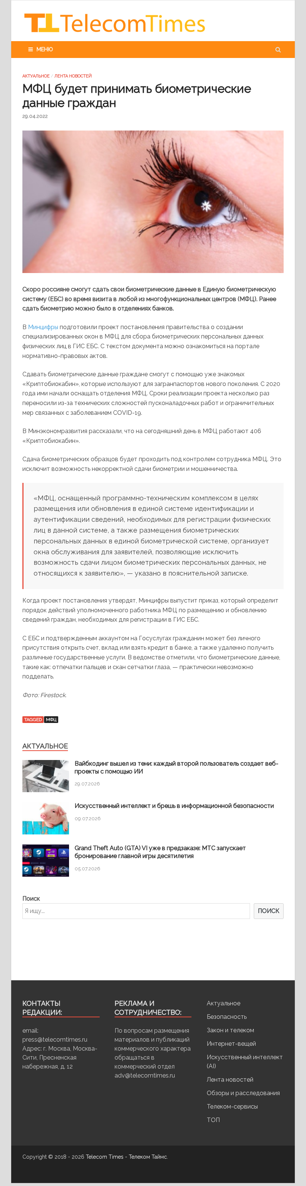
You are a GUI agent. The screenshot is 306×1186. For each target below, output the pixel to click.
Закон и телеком (230, 1030)
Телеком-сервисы (232, 1106)
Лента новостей (73, 76)
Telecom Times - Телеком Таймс (126, 1157)
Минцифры (43, 327)
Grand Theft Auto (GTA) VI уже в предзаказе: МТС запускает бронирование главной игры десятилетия (160, 852)
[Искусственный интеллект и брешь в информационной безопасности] (45, 832)
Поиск (31, 898)
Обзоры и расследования (243, 1093)
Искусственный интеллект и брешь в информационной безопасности (174, 805)
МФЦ (51, 719)
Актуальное (36, 76)
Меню (45, 49)
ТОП (213, 1120)
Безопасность (227, 1016)
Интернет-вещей (231, 1043)
